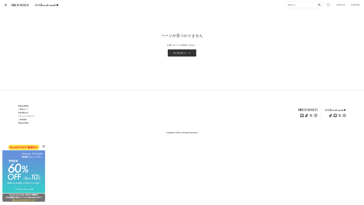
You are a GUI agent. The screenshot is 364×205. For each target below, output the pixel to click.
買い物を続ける (179, 53)
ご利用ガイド (23, 109)
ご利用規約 (22, 120)
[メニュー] (5, 5)
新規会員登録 (23, 106)
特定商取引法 (23, 113)
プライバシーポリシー (26, 116)
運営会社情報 (23, 123)
